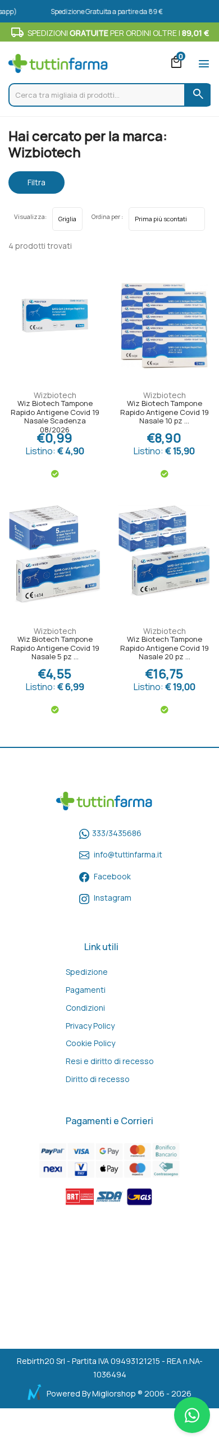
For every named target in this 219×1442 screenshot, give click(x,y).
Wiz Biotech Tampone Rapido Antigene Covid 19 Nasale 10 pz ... (164, 412)
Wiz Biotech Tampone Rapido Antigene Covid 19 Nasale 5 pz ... (55, 648)
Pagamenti (86, 989)
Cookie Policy (90, 1043)
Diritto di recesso (98, 1079)
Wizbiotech (55, 395)
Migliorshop (114, 1393)
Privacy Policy (90, 1025)
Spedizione (87, 971)
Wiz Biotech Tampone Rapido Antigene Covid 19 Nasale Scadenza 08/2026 (55, 413)
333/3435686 (117, 833)
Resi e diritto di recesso (110, 1061)
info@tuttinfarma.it (128, 854)
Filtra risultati (36, 185)
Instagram (112, 897)
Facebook (112, 876)
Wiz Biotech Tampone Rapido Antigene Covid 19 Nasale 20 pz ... (164, 648)
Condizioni (85, 1007)
